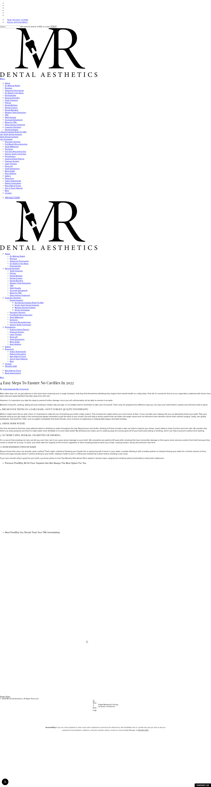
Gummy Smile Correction (20, 325)
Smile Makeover (16, 317)
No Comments (22, 389)
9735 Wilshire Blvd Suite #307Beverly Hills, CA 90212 (105, 648)
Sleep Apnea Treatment (20, 295)
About (7, 254)
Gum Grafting (15, 344)
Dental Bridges (16, 276)
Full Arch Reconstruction (20, 322)
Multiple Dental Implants (25, 307)
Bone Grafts (15, 342)
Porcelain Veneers (17, 312)
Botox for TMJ (16, 293)
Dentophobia (15, 266)
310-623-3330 (11, 366)
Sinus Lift (14, 337)
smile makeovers (132, 675)
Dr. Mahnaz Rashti (17, 256)
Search (53, 27)
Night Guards (15, 288)
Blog (12, 361)
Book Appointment (13, 373)
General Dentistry (12, 268)
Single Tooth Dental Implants (27, 305)
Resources (9, 349)
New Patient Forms (18, 356)
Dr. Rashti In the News (19, 263)
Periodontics (10, 327)
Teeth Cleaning (16, 271)
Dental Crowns (16, 278)
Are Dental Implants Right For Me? (29, 303)
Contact (8, 364)
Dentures (14, 320)
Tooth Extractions (17, 339)
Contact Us (203, 785)
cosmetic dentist (50, 675)
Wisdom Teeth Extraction (20, 283)
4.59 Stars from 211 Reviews (105, 622)
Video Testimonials (18, 351)
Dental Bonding (16, 281)
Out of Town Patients (18, 359)
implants (116, 675)
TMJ (11, 285)
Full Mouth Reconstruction (21, 315)
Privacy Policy (5, 697)
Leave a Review (105, 625)
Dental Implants (16, 300)
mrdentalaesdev (9, 389)
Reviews (13, 259)
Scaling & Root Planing (19, 329)
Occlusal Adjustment (18, 290)
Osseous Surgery (17, 332)
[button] (5, 782)
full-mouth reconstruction (101, 675)
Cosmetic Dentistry (13, 298)
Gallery (8, 347)
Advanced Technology (19, 261)
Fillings (13, 273)
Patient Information (18, 354)
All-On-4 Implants (22, 310)
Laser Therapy (16, 334)
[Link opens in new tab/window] (99, 660)
